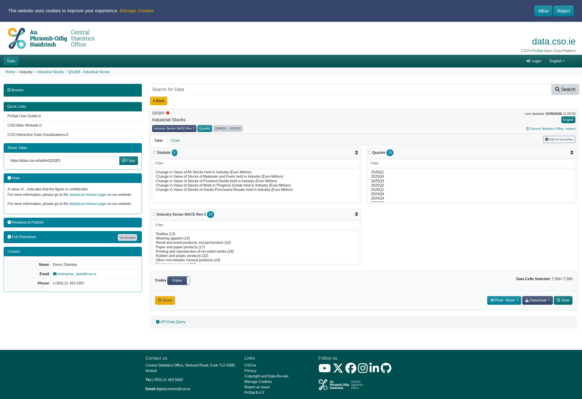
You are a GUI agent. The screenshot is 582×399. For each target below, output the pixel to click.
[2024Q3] (471, 198)
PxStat (537, 51)
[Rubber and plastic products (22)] (256, 256)
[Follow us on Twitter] (339, 371)
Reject (563, 10)
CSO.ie (250, 365)
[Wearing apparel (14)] (256, 238)
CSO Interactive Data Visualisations (37, 135)
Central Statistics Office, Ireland (552, 128)
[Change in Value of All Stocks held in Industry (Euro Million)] (256, 172)
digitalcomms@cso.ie (173, 389)
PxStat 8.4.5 (254, 392)
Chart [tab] (175, 140)
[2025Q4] (471, 177)
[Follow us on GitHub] (387, 371)
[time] (370, 152)
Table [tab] (158, 140)
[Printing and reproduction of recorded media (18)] (256, 251)
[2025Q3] (471, 181)
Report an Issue (257, 387)
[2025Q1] (471, 190)
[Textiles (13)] (256, 234)
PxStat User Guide (23, 116)
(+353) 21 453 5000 (167, 380)
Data (11, 61)
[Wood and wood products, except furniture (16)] (256, 243)
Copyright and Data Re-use (266, 376)
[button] (178, 280)
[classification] (154, 214)
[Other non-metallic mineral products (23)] (256, 260)
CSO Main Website (23, 125)
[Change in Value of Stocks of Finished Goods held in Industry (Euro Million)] (256, 181)
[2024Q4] (471, 194)
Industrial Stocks (50, 72)
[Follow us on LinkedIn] (375, 371)
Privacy (250, 371)
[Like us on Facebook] (351, 371)
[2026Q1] (471, 172)
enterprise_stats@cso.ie (76, 274)
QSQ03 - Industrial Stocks (89, 72)
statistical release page (87, 195)
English (555, 61)
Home (10, 72)
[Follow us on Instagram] (363, 371)
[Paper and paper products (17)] (256, 247)
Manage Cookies (137, 10)
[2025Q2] (471, 185)
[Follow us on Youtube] (326, 371)
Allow (543, 10)
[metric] (154, 152)
